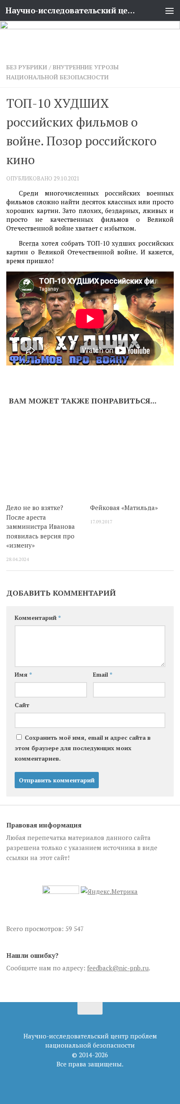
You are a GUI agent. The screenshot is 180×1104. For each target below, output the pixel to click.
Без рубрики (26, 67)
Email (102, 674)
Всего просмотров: (35, 928)
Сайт (22, 705)
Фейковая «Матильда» (124, 507)
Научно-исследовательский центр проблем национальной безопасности (70, 10)
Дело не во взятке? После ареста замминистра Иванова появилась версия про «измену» (40, 526)
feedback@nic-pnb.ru (118, 968)
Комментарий (38, 618)
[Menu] (169, 10)
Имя (23, 674)
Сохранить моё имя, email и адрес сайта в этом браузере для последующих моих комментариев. (83, 747)
